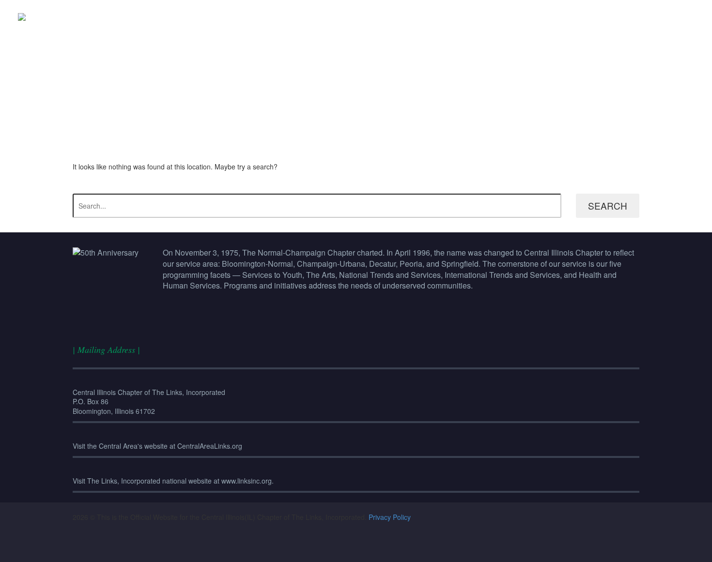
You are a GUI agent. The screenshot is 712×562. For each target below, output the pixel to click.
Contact (655, 17)
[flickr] (366, 546)
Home (578, 17)
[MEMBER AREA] (674, 17)
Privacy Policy (390, 517)
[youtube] (388, 546)
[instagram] (345, 546)
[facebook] (324, 546)
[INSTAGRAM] (694, 17)
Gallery (636, 17)
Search (607, 205)
